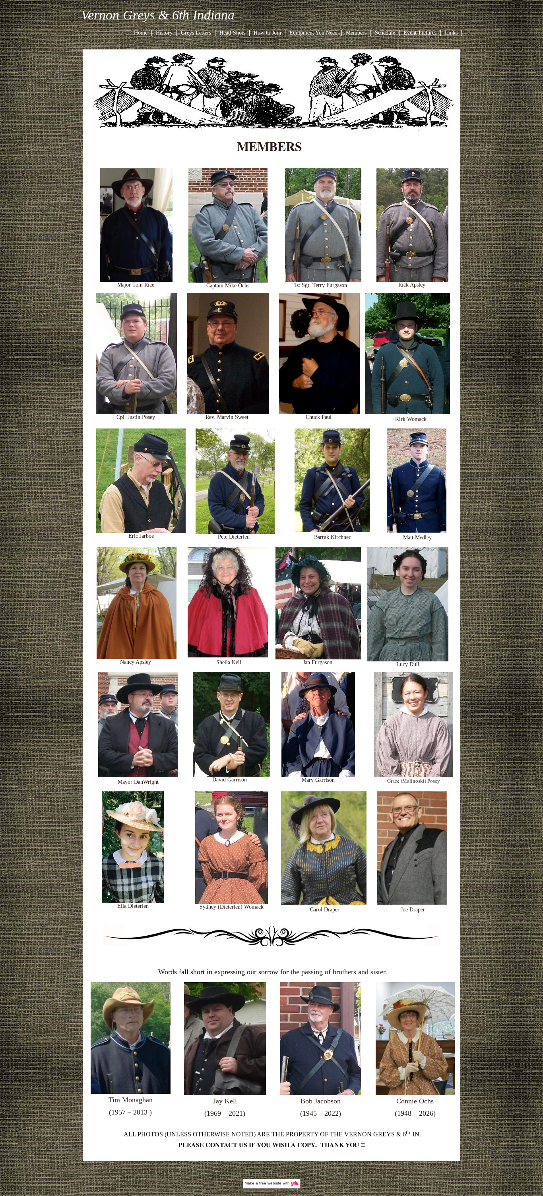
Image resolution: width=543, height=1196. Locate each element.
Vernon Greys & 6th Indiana (158, 15)
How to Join (267, 33)
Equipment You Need (313, 33)
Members (356, 33)
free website (270, 1183)
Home (140, 33)
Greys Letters (196, 33)
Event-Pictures (419, 33)
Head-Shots (232, 33)
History (164, 33)
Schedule (385, 33)
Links (451, 33)
